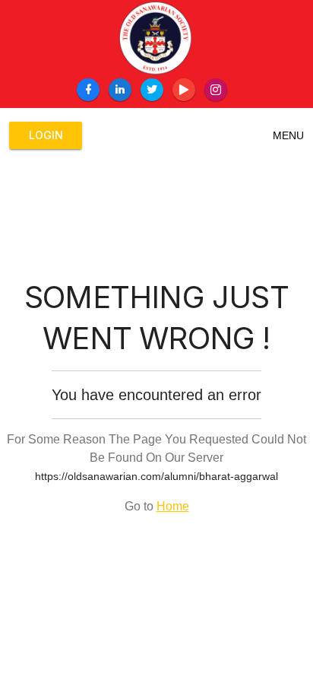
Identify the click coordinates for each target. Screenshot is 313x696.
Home (172, 506)
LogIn (46, 135)
